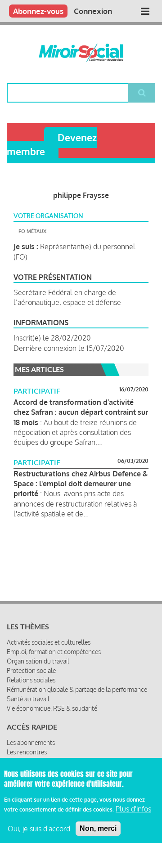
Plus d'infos (133, 808)
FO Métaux (32, 231)
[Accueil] (81, 53)
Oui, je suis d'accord (39, 828)
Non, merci (98, 828)
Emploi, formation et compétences (54, 651)
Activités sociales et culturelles (48, 642)
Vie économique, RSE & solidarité (52, 708)
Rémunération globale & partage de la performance (77, 689)
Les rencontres (27, 752)
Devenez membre (52, 144)
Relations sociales (31, 680)
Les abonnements (31, 742)
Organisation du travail (38, 661)
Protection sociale (31, 670)
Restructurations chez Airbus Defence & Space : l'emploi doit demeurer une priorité (81, 483)
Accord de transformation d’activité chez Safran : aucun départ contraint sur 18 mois (81, 412)
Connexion (93, 11)
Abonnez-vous (38, 11)
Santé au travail (28, 699)
